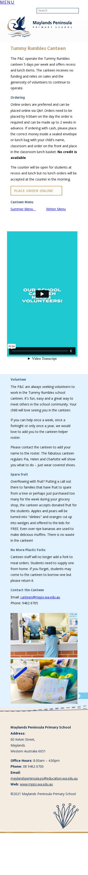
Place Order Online (33, 190)
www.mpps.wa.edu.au (36, 784)
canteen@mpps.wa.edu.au (40, 597)
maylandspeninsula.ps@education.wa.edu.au (44, 778)
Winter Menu (56, 209)
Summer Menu (23, 209)
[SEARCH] (83, 11)
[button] (7, 2)
